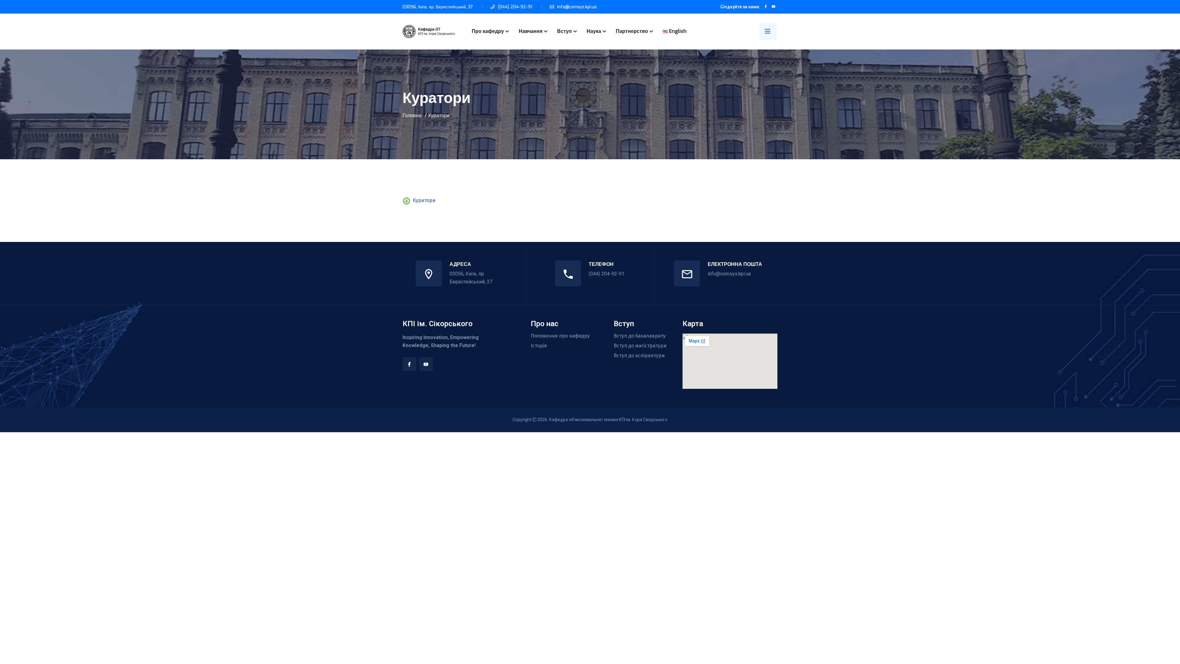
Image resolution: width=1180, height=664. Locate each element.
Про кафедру (488, 31)
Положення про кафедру (560, 336)
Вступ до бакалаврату (640, 336)
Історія (539, 345)
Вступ (564, 31)
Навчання (530, 31)
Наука (594, 31)
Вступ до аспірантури (639, 355)
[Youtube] (426, 364)
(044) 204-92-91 (515, 7)
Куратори (424, 200)
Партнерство (632, 31)
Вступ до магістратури (640, 345)
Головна (412, 115)
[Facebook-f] (409, 364)
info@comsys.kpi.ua (576, 7)
